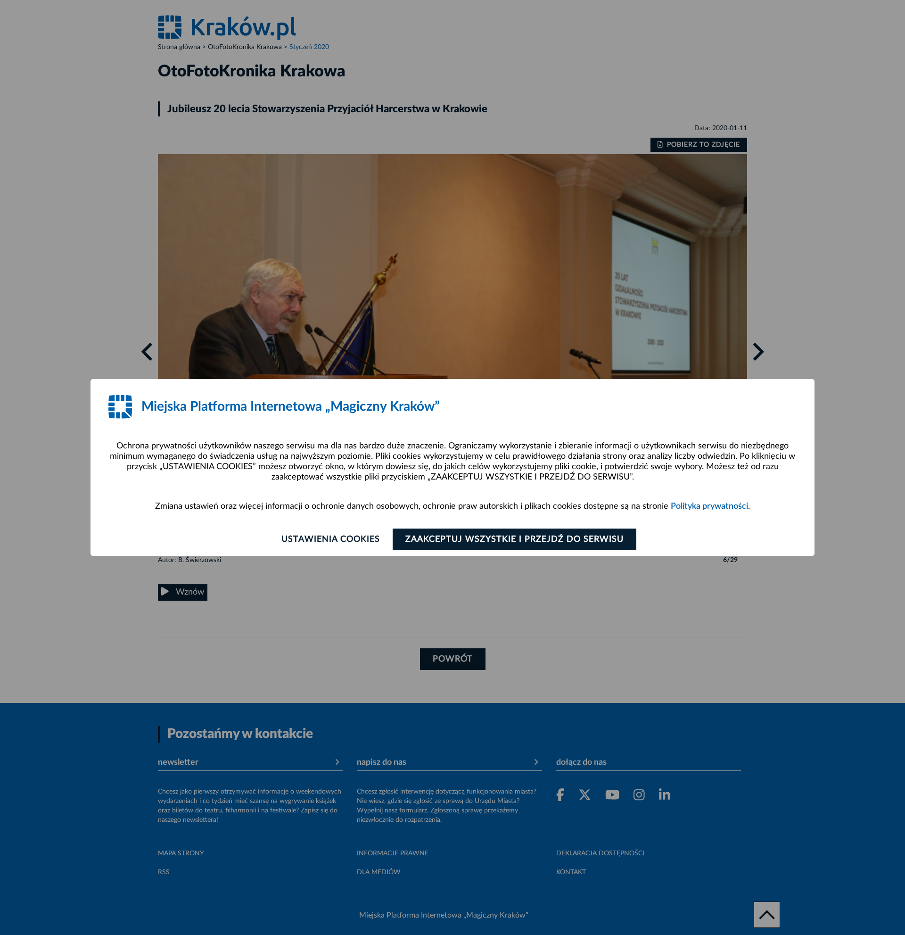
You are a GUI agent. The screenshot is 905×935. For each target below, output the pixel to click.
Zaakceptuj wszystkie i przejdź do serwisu (514, 539)
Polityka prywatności (709, 506)
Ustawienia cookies (330, 539)
